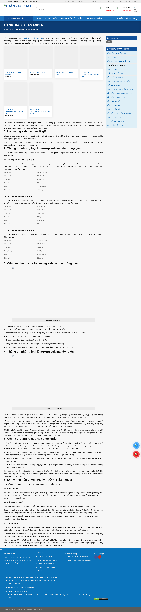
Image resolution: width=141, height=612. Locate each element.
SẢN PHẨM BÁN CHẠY (115, 125)
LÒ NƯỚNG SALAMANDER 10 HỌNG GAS (40, 111)
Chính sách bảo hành (45, 556)
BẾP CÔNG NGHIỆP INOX (117, 53)
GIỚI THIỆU (52, 18)
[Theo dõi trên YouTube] (99, 557)
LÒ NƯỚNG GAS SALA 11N (40, 72)
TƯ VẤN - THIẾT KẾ (67, 18)
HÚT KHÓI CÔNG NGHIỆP (117, 77)
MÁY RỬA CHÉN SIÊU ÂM (117, 97)
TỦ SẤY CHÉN (112, 57)
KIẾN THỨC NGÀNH (95, 18)
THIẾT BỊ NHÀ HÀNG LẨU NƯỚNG (120, 89)
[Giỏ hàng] (135, 9)
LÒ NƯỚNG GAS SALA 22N (64, 74)
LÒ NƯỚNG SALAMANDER (117, 65)
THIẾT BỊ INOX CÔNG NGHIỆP (118, 81)
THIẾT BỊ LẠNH (112, 69)
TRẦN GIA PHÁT (9, 554)
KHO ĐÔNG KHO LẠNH (116, 121)
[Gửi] (89, 9)
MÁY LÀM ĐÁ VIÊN (114, 101)
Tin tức (40, 571)
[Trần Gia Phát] (18, 9)
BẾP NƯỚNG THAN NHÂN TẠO (119, 61)
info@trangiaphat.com (20, 591)
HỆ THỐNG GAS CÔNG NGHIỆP (119, 113)
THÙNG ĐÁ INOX (113, 85)
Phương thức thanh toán (46, 564)
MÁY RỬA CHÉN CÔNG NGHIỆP (119, 93)
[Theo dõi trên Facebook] (96, 557)
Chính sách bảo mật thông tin (47, 560)
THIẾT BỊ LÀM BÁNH (114, 109)
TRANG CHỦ (41, 18)
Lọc (109, 41)
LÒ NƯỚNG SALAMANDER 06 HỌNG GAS (90, 75)
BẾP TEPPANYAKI (114, 105)
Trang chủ (9, 30)
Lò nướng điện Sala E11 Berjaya (14, 74)
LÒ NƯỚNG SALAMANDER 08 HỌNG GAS (14, 111)
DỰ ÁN (79, 18)
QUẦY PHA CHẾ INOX (115, 73)
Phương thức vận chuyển (46, 567)
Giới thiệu (41, 553)
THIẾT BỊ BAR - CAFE (115, 117)
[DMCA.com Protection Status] (101, 599)
